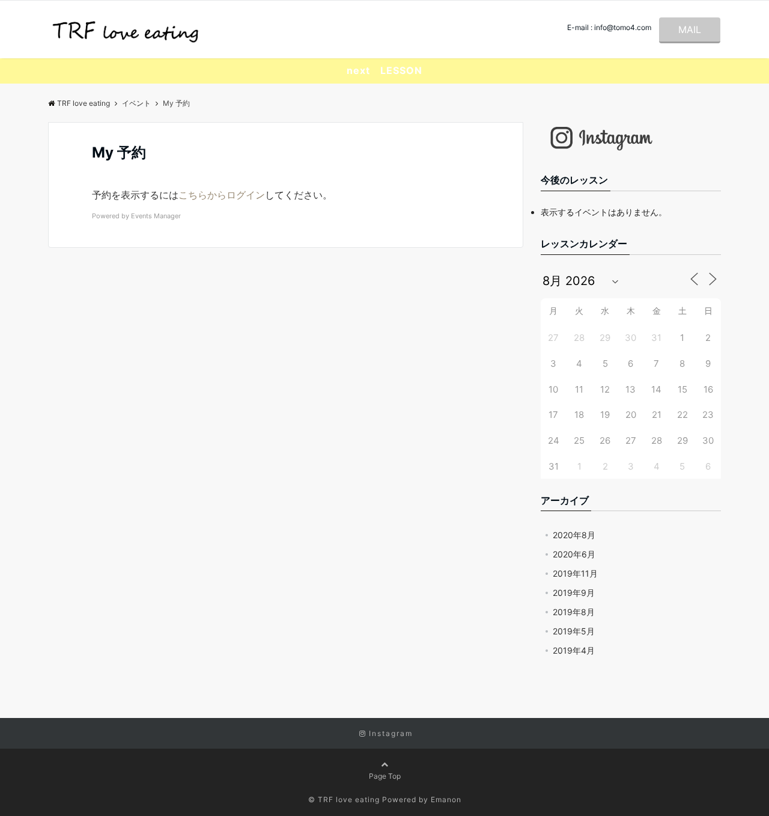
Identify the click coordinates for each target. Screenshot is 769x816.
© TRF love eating (344, 799)
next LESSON (384, 70)
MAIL (689, 29)
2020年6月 (574, 554)
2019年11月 (575, 573)
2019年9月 (574, 592)
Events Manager (156, 216)
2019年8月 (574, 612)
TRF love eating (83, 103)
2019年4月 (574, 650)
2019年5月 (574, 631)
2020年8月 (574, 535)
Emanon (446, 799)
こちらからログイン (221, 195)
